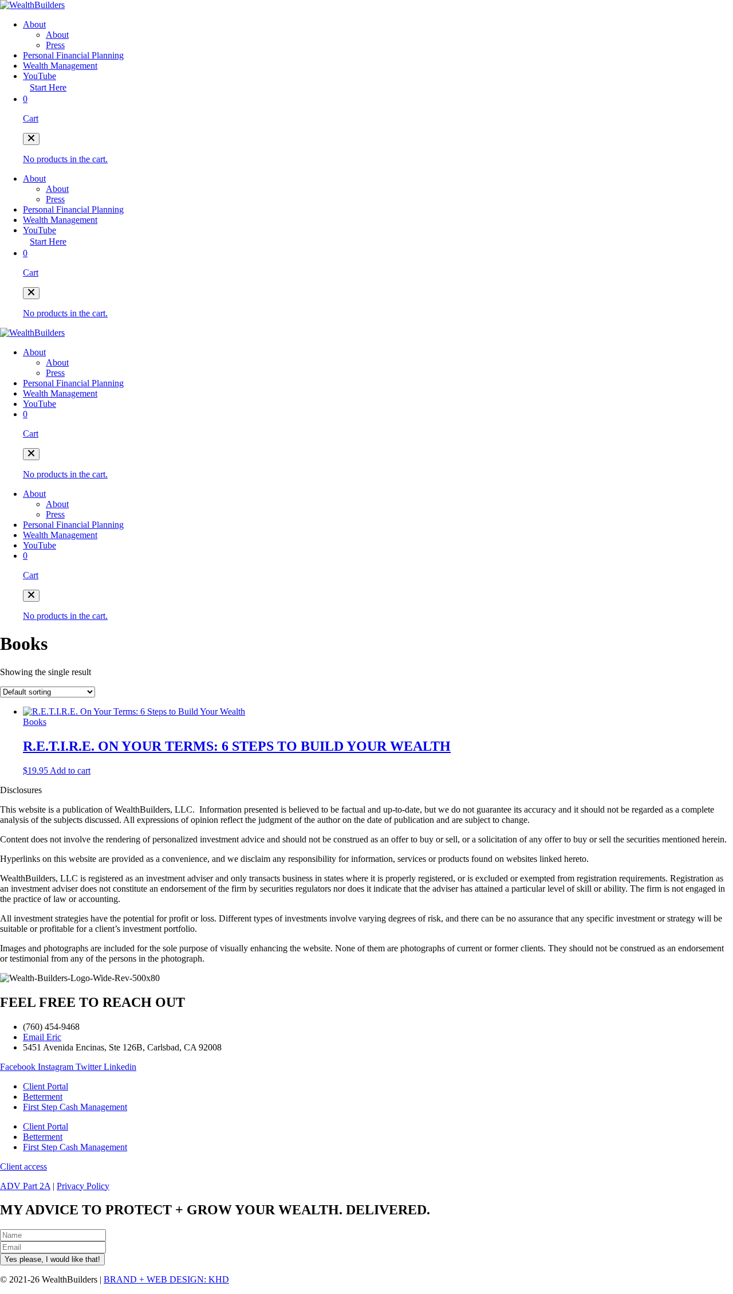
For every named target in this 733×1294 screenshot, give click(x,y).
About (34, 24)
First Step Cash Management (75, 1107)
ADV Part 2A (25, 1186)
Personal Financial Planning (73, 55)
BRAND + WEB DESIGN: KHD (166, 1279)
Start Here (48, 87)
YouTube (39, 76)
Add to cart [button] (70, 770)
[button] (31, 139)
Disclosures (21, 790)
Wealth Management (60, 65)
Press (55, 45)
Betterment (42, 1096)
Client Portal (45, 1086)
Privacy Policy (83, 1186)
